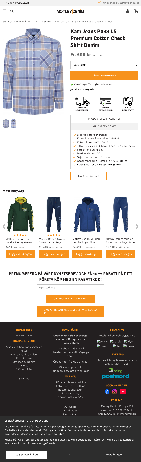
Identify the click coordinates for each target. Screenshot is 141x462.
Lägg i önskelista (88, 176)
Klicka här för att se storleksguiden (99, 164)
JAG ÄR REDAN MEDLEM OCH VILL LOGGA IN (70, 311)
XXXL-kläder (70, 414)
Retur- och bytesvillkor (70, 386)
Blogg (24, 365)
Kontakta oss (24, 358)
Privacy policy (70, 393)
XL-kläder (70, 406)
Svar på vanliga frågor (24, 354)
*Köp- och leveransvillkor (70, 382)
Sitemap (24, 378)
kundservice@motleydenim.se (120, 2)
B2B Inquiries (24, 369)
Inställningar (114, 454)
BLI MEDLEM (24, 335)
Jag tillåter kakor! (27, 454)
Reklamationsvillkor (70, 389)
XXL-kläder (70, 410)
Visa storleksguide (84, 89)
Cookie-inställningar (70, 397)
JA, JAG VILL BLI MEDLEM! (70, 298)
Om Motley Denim (24, 361)
